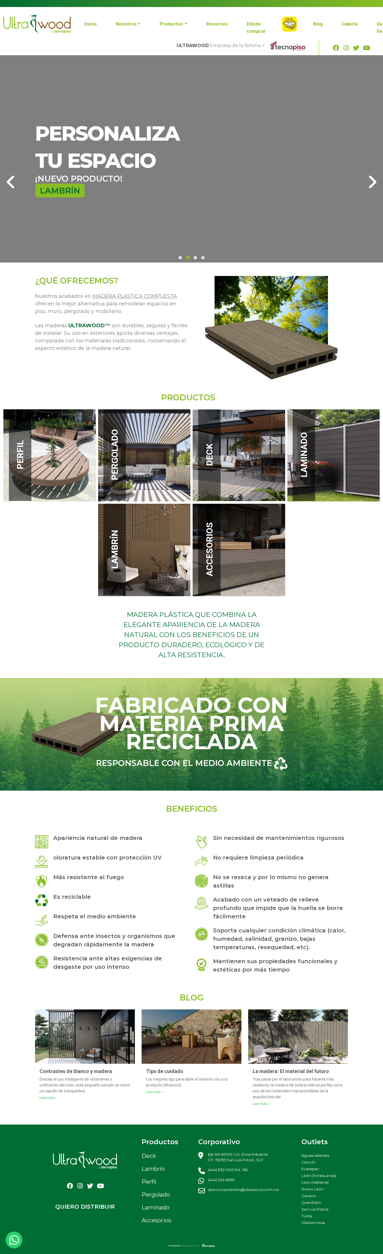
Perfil (149, 1181)
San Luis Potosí (314, 1209)
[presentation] (11, 181)
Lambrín (153, 1168)
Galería (349, 24)
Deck (149, 1156)
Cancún (308, 1162)
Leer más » (48, 1098)
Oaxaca (308, 1195)
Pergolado (156, 1194)
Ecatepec (310, 1169)
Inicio (91, 24)
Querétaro (311, 1202)
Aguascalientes (315, 1155)
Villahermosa (313, 1222)
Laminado (155, 1207)
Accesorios (156, 1220)
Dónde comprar (256, 27)
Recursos (217, 24)
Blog (318, 24)
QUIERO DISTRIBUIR (85, 1206)
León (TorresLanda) (318, 1175)
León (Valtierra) (315, 1182)
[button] (180, 257)
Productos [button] (171, 24)
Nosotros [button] (126, 24)
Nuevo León (312, 1189)
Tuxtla (306, 1216)
